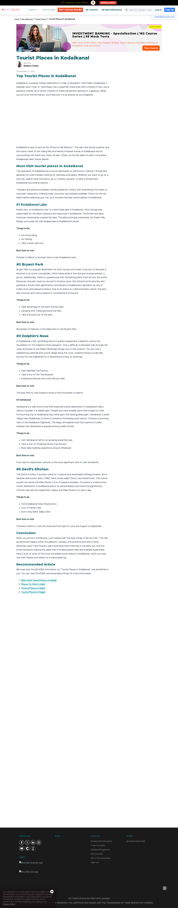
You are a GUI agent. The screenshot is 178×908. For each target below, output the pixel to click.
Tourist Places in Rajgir (33, 592)
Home (17, 19)
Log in (158, 10)
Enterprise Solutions (101, 841)
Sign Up (169, 10)
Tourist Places (40, 19)
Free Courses (48, 10)
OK (52, 891)
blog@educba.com (164, 16)
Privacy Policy (9, 904)
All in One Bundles (100, 858)
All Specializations (112, 10)
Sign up (95, 862)
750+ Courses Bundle (70, 10)
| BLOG (15, 9)
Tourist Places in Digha (33, 588)
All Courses (91, 10)
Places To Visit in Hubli (33, 584)
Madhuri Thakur (31, 65)
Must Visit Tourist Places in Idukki (39, 580)
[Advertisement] (138, 91)
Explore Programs (100, 849)
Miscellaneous (27, 19)
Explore (32, 10)
